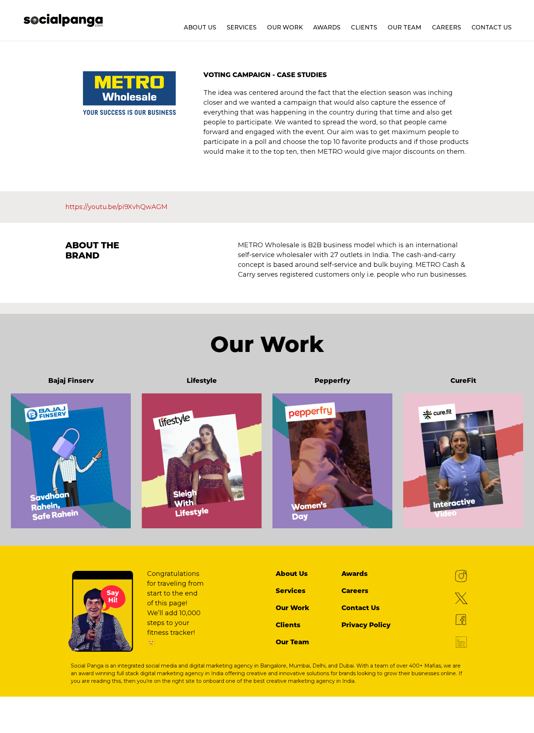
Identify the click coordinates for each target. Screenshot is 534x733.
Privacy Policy (366, 625)
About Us (200, 27)
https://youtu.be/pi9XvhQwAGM (116, 207)
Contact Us (491, 27)
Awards (326, 27)
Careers (446, 27)
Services (241, 27)
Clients (364, 27)
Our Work (285, 27)
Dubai (346, 665)
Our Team (404, 27)
